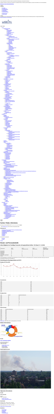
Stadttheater (9, 57)
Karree (6, 197)
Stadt (3, 27)
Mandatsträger (9, 143)
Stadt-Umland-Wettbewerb (7, 194)
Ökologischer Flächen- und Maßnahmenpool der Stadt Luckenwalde (15, 172)
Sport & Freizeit (7, 64)
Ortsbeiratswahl (7, 158)
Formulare (6, 122)
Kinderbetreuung (7, 99)
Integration (5, 90)
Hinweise (6, 109)
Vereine (6, 78)
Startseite (3, 238)
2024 (6, 129)
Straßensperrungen (8, 83)
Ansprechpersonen (8, 121)
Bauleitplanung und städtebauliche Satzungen (10, 165)
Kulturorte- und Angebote (10, 53)
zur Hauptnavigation (5, 9)
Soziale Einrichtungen (8, 89)
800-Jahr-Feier (9, 35)
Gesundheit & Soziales (7, 84)
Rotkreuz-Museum (11, 56)
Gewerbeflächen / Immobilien (8, 205)
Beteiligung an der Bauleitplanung (10, 189)
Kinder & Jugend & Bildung (8, 98)
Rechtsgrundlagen (9, 150)
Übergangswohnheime (8, 96)
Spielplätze (7, 105)
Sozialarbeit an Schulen (8, 104)
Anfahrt (6, 79)
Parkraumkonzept (8, 173)
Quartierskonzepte (8, 184)
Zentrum (6, 198)
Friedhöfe (6, 29)
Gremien (8, 144)
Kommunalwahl (7, 155)
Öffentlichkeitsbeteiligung (7, 188)
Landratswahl (7, 156)
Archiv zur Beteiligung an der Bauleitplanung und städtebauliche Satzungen (16, 191)
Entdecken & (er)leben (7, 28)
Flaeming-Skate (9, 65)
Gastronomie (9, 72)
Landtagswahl (7, 157)
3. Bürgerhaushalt (9, 133)
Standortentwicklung (7, 213)
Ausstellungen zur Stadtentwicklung (9, 161)
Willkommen (5, 203)
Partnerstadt (7, 63)
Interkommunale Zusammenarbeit (9, 177)
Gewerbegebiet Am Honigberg (9, 208)
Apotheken (7, 85)
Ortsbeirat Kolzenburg (8, 148)
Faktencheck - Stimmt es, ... (9, 94)
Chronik (8, 38)
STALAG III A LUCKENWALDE (14, 55)
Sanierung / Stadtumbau (7, 192)
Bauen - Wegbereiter (7, 162)
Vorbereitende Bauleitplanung (9, 166)
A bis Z (6, 119)
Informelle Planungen (7, 169)
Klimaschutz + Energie (7, 178)
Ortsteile (6, 60)
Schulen (6, 103)
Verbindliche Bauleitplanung (9, 167)
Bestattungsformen (10, 34)
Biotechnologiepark (8, 209)
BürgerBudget (6, 127)
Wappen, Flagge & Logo (10, 50)
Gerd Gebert (10, 42)
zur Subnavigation (4, 11)
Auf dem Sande (7, 196)
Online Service (7, 124)
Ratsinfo (6, 149)
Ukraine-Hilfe (7, 95)
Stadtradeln (7, 187)
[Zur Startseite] (7, 25)
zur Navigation (4, 10)
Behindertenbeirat (8, 107)
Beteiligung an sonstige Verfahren (10, 190)
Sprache (2, 15)
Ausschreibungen (6, 116)
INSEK (5, 176)
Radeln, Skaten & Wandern (11, 74)
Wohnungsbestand (8, 110)
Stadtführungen (9, 73)
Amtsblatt (5, 115)
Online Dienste (7, 123)
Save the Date (7, 217)
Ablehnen (2, 5)
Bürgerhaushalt (7, 130)
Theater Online (7, 76)
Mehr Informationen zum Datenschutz (6, 17)
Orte (9, 44)
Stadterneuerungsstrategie (9, 174)
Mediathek (5, 113)
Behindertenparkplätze (8, 108)
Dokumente (7, 201)
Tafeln (10, 45)
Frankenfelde (9, 61)
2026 (6, 128)
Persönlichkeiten (11, 48)
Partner (6, 200)
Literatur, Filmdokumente (12, 47)
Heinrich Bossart (11, 39)
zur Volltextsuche (4, 8)
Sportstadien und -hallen (10, 68)
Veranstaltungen (7, 77)
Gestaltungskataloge (7, 168)
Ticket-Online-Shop (11, 58)
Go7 (6, 102)
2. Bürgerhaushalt (9, 135)
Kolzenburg (8, 31)
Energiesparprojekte (8, 183)
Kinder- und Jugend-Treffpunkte (10, 101)
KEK (6, 179)
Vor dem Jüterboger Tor (10, 32)
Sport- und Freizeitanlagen (11, 67)
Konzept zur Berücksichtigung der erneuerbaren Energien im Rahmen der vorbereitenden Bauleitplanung (20, 171)
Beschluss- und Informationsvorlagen (14, 131)
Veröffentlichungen (11, 36)
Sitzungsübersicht (9, 145)
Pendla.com (7, 81)
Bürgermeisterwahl (8, 153)
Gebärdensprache (4, 13)
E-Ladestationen (7, 80)
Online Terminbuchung (8, 125)
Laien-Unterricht (9, 93)
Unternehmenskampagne (7, 212)
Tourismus (7, 70)
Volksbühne (9, 59)
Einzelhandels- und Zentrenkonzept (10, 170)
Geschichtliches (9, 30)
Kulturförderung (9, 52)
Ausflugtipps (9, 71)
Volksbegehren (7, 159)
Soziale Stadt (6, 193)
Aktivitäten (7, 91)
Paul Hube (10, 41)
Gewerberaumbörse (8, 206)
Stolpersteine (11, 49)
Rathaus (3, 114)
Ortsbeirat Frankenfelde (8, 147)
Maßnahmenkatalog (10, 180)
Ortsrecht (5, 140)
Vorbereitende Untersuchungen (8, 195)
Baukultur (5, 163)
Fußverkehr (7, 185)
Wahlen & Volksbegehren (7, 152)
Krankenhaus (7, 87)
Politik (5, 142)
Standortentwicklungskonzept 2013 (10, 214)
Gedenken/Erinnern (10, 43)
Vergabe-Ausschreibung (8, 117)
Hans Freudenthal (11, 40)
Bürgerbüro (8, 126)
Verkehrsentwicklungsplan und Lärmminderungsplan (13, 175)
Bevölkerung (7, 111)
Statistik (3, 239)
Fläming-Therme (9, 66)
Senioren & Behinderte (7, 106)
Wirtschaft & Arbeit (8, 112)
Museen (8, 54)
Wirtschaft (3, 202)
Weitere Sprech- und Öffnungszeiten (5, 406)
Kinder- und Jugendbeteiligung (9, 100)
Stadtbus (6, 82)
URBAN (5, 199)
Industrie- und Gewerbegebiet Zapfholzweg (11, 207)
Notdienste (7, 88)
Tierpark (8, 69)
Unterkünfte (9, 75)
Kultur (6, 51)
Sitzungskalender (9, 146)
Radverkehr (7, 186)
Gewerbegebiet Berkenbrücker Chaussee (11, 211)
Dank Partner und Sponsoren (13, 37)
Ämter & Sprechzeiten (8, 120)
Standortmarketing (8, 216)
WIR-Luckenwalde (8, 97)
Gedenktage (10, 46)
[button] (19, 270)
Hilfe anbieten (7, 92)
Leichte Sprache (4, 14)
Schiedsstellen (6, 151)
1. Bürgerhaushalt (9, 138)
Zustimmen (2, 6)
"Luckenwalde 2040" (8, 215)
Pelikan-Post (5, 141)
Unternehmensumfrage (10, 181)
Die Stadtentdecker (8, 164)
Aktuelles (5, 160)
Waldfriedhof (9, 33)
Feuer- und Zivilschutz (5, 340)
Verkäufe (6, 118)
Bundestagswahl (7, 154)
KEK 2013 (8, 182)
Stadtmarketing (6, 218)
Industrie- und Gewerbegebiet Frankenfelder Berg (12, 210)
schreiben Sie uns (5, 226)
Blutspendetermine (8, 86)
